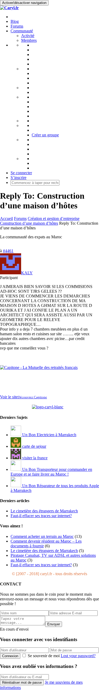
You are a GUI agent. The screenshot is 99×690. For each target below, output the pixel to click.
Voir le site (23, 397)
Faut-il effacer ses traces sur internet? (41, 565)
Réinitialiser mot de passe (22, 682)
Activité (27, 35)
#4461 (8, 251)
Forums (17, 26)
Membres (29, 40)
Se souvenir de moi (44, 655)
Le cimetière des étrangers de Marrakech (44, 550)
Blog (15, 21)
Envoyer (53, 624)
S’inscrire (18, 177)
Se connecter (21, 173)
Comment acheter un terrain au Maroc (42, 536)
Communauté (22, 31)
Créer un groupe (45, 135)
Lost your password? (78, 655)
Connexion (10, 656)
